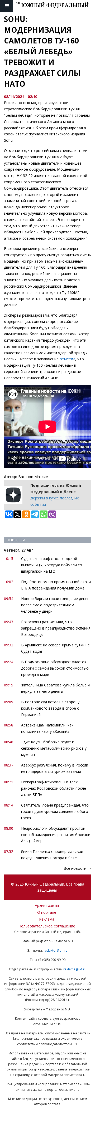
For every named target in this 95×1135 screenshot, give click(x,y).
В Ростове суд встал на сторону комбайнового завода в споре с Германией (50, 708)
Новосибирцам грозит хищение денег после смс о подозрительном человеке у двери (55, 605)
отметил (67, 358)
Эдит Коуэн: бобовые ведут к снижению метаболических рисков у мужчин (54, 748)
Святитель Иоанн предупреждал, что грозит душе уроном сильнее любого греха (55, 811)
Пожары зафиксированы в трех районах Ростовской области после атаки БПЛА (53, 788)
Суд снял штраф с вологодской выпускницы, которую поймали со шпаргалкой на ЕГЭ (51, 565)
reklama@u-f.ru (74, 969)
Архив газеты (47, 905)
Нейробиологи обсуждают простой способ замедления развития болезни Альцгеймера (55, 834)
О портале (46, 912)
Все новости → (77, 868)
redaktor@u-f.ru (56, 950)
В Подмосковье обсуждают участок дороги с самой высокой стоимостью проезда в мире (55, 668)
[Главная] (55, 6)
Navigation (6, 6)
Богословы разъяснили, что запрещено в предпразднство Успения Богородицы (56, 628)
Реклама (46, 919)
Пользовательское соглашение (46, 925)
